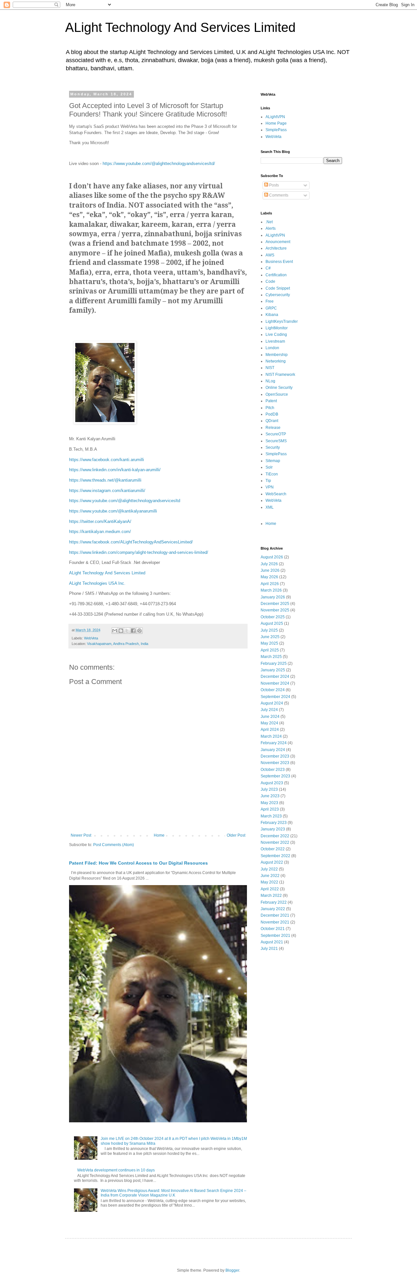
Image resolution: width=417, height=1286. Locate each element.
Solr (269, 467)
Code (270, 281)
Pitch (270, 407)
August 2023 (272, 783)
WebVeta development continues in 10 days (116, 1170)
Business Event (279, 261)
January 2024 (273, 749)
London (272, 348)
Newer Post (81, 835)
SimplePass (276, 130)
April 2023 (270, 809)
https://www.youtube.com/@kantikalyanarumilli (113, 511)
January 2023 (273, 829)
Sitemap (273, 460)
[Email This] (114, 630)
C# (268, 268)
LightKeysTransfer (282, 321)
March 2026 (271, 590)
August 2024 (272, 703)
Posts (273, 185)
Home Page (276, 123)
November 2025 (275, 610)
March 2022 (271, 895)
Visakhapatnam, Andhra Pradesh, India (117, 644)
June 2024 (270, 716)
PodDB (272, 414)
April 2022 (270, 889)
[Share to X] (127, 630)
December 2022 (275, 836)
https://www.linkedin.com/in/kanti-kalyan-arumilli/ (115, 469)
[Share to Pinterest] (139, 630)
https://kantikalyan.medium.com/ (100, 531)
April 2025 (270, 650)
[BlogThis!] (121, 630)
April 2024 (270, 729)
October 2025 (273, 617)
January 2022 (273, 909)
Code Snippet (278, 288)
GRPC (271, 308)
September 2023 (275, 776)
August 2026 (272, 557)
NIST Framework (280, 374)
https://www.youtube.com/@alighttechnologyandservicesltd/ (159, 163)
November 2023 (275, 762)
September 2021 (275, 935)
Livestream (275, 341)
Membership (277, 354)
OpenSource (277, 394)
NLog (270, 381)
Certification (276, 275)
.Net (269, 222)
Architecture (276, 248)
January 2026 (273, 597)
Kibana (272, 314)
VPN (270, 487)
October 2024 (273, 690)
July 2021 (269, 948)
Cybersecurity (278, 295)
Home (159, 835)
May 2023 (269, 802)
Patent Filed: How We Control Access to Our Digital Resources (138, 863)
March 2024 (271, 736)
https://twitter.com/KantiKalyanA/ (100, 521)
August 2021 (272, 942)
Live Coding (276, 334)
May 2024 (269, 723)
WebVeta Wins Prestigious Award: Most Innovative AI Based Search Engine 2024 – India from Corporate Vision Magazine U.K (173, 1192)
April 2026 (270, 583)
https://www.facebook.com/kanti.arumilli (106, 459)
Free (270, 301)
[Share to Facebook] (133, 630)
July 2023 (269, 789)
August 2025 (272, 623)
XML (270, 507)
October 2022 (273, 849)
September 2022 (275, 856)
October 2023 (273, 769)
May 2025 (269, 643)
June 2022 (270, 875)
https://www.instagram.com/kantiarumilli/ (107, 490)
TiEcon (272, 474)
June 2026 (270, 570)
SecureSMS (276, 441)
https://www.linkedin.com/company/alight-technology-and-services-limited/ (138, 552)
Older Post (236, 835)
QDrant (272, 420)
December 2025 (275, 603)
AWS (270, 255)
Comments (278, 195)
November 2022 (275, 842)
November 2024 (275, 683)
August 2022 (272, 862)
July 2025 (269, 630)
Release (273, 427)
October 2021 (273, 928)
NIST (270, 367)
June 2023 (270, 796)
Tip (268, 480)
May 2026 (269, 577)
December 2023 (275, 756)
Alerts (271, 228)
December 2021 (275, 915)
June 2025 (270, 637)
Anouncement (278, 241)
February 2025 (274, 663)
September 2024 (275, 696)
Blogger (232, 1270)
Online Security (279, 387)
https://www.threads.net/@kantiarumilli (105, 480)
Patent (271, 401)
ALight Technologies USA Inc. (97, 583)
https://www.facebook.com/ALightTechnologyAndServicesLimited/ (131, 542)
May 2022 (269, 882)
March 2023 (271, 816)
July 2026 (269, 564)
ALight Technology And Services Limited (180, 27)
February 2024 (274, 743)
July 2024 (269, 709)
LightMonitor (277, 328)
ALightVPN (275, 117)
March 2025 (271, 656)
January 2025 (273, 670)
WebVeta (91, 638)
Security (273, 447)
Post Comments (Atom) (113, 844)
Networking (276, 361)
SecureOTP (276, 434)
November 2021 (275, 922)
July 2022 (269, 869)
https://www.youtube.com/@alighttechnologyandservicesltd (124, 500)
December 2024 (275, 676)
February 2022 (274, 902)
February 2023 (274, 822)
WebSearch (276, 494)
